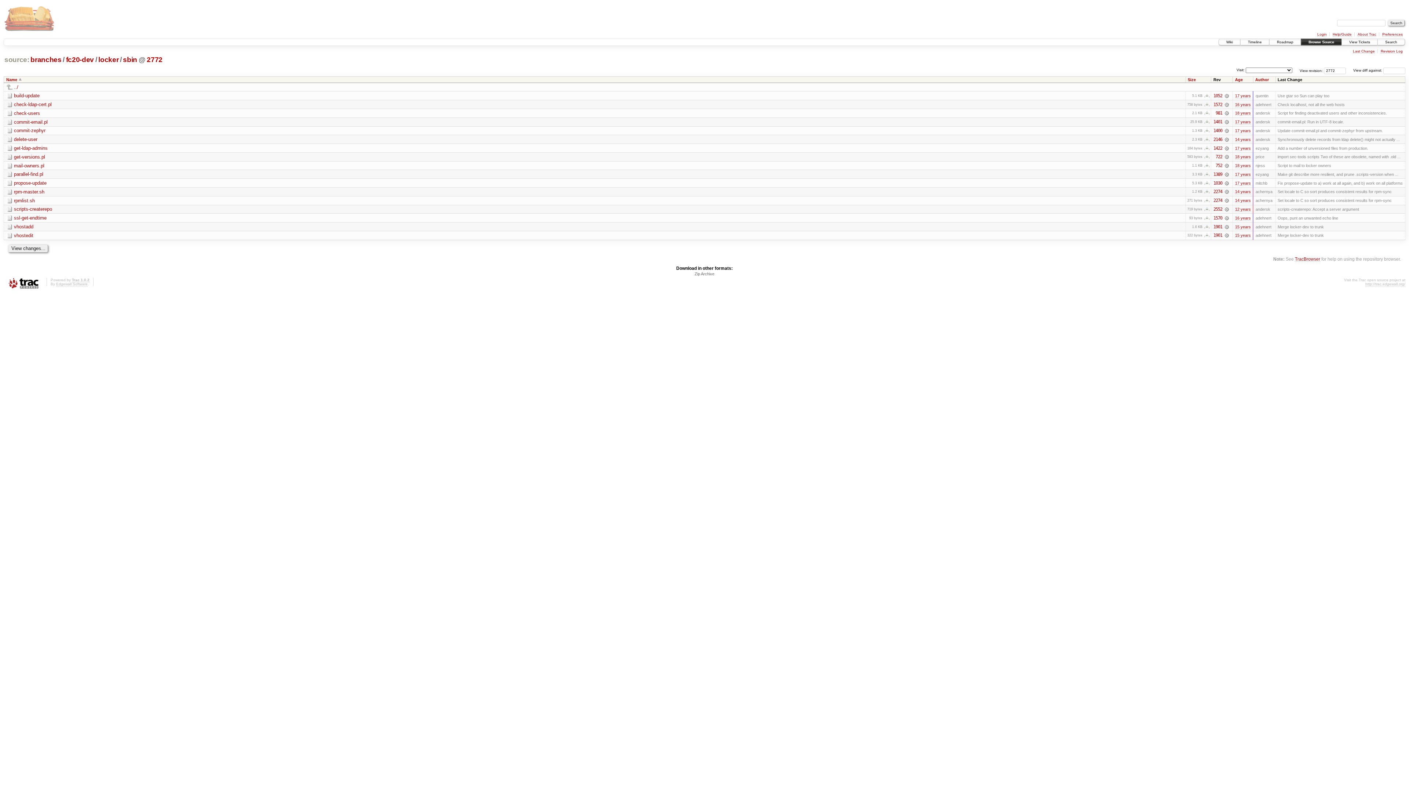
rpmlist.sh (24, 200)
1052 (1217, 95)
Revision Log (1392, 51)
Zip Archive (704, 274)
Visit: (1241, 70)
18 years (1243, 113)
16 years (1243, 104)
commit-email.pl (31, 122)
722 (1219, 156)
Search (1391, 42)
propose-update (30, 183)
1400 (1217, 130)
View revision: (1311, 70)
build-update (27, 95)
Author (1262, 79)
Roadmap (1285, 42)
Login (1322, 34)
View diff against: (1368, 70)
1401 (1217, 121)
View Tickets (1359, 42)
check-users (27, 113)
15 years (1243, 227)
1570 (1217, 218)
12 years (1243, 209)
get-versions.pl (29, 157)
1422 (1217, 148)
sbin (130, 60)
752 (1219, 165)
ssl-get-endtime (30, 218)
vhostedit (23, 235)
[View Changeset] (1227, 95)
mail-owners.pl (29, 166)
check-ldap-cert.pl (33, 104)
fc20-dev (80, 60)
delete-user (25, 139)
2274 (1217, 191)
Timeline (1255, 42)
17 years (1243, 96)
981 (1219, 113)
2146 (1217, 139)
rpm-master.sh (29, 192)
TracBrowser (1307, 259)
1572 (1217, 104)
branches (45, 60)
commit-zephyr (29, 130)
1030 (1217, 183)
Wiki (1229, 42)
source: (16, 60)
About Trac (1367, 34)
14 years (1243, 139)
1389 (1217, 174)
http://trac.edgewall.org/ (1385, 284)
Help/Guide (1342, 34)
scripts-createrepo (33, 209)
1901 (1217, 226)
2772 (155, 60)
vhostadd (23, 226)
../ (16, 87)
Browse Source (1321, 42)
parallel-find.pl (28, 174)
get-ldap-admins (31, 148)
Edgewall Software (72, 284)
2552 (1217, 209)
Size (1192, 79)
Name (11, 79)
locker (108, 60)
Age (1239, 79)
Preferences (1392, 34)
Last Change (1364, 51)
